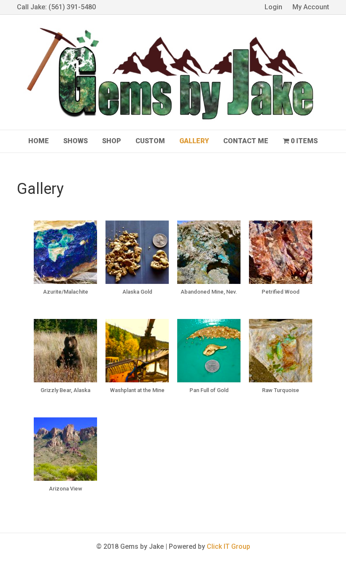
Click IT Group (228, 546)
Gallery (194, 141)
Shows (75, 141)
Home (38, 141)
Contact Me (245, 141)
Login (273, 7)
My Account (310, 7)
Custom (150, 141)
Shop (111, 141)
